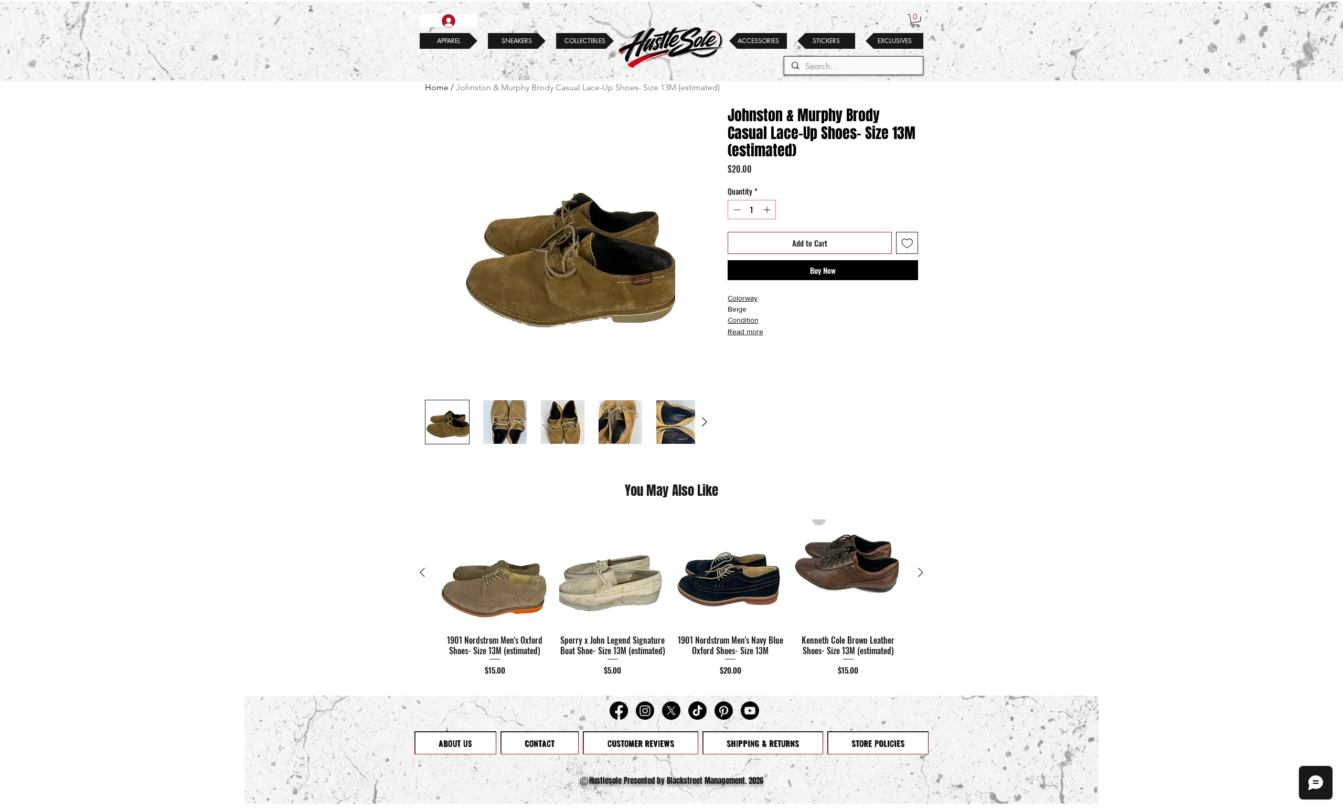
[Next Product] (921, 572)
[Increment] (767, 209)
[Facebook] (619, 710)
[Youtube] (750, 710)
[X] (671, 710)
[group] (671, 603)
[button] (915, 20)
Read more (745, 331)
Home (437, 87)
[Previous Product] (422, 572)
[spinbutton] (751, 209)
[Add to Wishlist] (907, 243)
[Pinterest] (724, 710)
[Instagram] (645, 710)
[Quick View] (495, 573)
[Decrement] (735, 209)
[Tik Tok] (697, 710)
